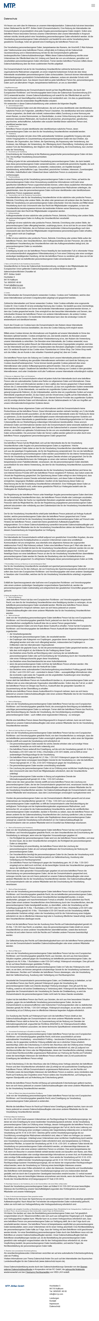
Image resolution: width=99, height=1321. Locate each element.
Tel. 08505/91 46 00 (58, 1291)
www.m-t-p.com (18, 288)
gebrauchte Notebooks (75, 1269)
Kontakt (53, 1301)
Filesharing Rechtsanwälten (38, 1272)
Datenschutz (55, 1306)
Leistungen (54, 1298)
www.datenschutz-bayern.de (52, 1261)
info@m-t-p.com (16, 285)
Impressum (54, 1304)
